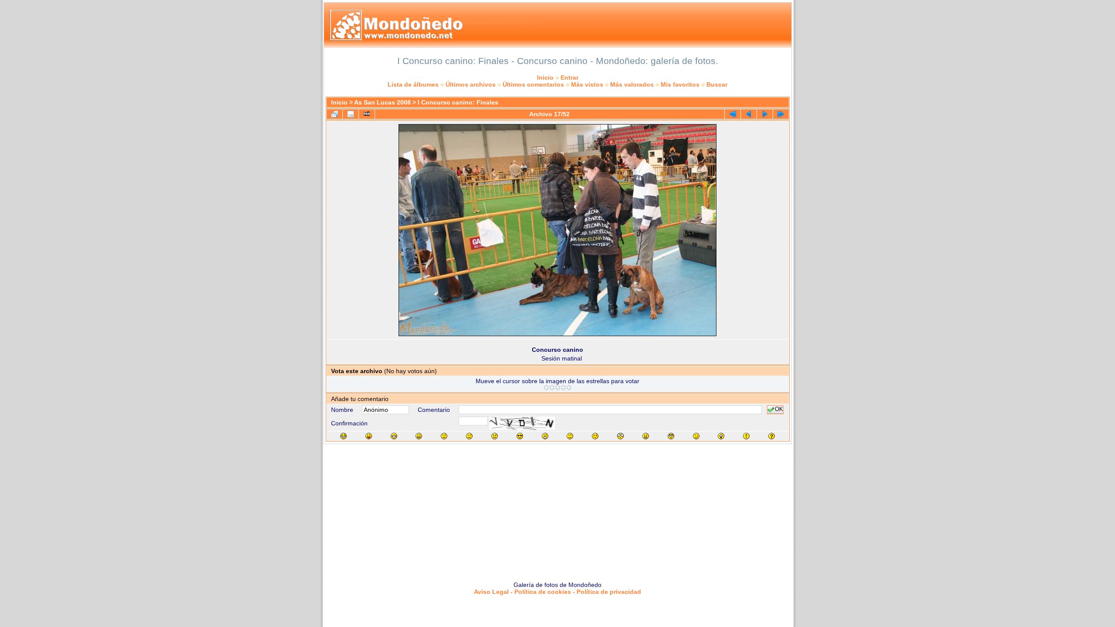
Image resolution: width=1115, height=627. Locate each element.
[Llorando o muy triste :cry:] (494, 436)
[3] (558, 387)
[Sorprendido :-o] (545, 436)
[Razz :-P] (368, 436)
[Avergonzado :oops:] (595, 436)
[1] (546, 387)
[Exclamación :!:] (746, 436)
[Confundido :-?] (570, 436)
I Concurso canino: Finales (458, 102)
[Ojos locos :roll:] (671, 436)
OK (779, 410)
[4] (563, 387)
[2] (552, 387)
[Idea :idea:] (721, 436)
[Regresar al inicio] (732, 114)
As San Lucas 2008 (382, 102)
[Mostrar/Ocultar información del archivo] (350, 114)
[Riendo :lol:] (343, 436)
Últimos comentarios (533, 84)
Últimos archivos (471, 84)
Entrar (569, 77)
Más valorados (632, 84)
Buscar (716, 84)
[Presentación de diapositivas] (367, 114)
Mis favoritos (680, 84)
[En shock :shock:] (620, 436)
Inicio (545, 77)
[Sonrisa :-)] (419, 436)
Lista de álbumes (413, 84)
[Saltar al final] (781, 114)
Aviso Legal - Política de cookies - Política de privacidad (557, 591)
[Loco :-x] (645, 436)
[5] (569, 387)
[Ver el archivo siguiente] (765, 114)
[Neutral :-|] (444, 436)
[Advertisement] (557, 509)
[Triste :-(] (469, 436)
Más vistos (587, 84)
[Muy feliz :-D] (394, 436)
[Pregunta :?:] (771, 436)
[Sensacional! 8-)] (520, 436)
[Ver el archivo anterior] (749, 114)
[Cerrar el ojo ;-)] (696, 436)
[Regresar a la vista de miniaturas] (334, 114)
